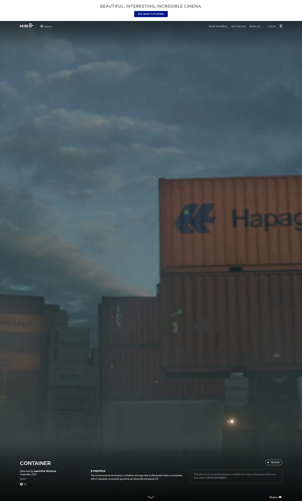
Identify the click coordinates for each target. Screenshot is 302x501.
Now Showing (218, 26)
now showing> (217, 477)
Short (23, 478)
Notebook (238, 26)
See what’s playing (151, 14)
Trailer (275, 462)
